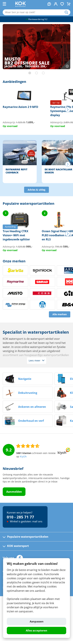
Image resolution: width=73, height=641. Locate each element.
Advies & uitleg (36, 189)
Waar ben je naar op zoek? (67, 12)
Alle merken (59, 314)
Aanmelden (14, 492)
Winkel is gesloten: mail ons (25, 521)
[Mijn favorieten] (62, 4)
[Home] (20, 6)
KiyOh (23, 456)
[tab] (29, 73)
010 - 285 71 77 (20, 517)
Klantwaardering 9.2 (37, 19)
